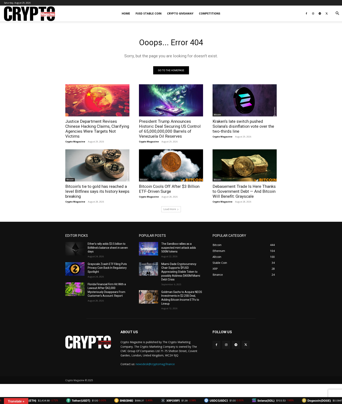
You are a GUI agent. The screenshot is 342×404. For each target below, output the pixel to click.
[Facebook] (306, 13)
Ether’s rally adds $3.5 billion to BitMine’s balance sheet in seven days (108, 247)
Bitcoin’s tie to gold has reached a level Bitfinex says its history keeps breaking (97, 191)
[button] (337, 14)
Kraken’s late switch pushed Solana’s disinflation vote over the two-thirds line (243, 126)
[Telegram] (320, 13)
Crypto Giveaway (180, 13)
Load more (169, 209)
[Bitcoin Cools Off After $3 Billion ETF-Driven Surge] (171, 165)
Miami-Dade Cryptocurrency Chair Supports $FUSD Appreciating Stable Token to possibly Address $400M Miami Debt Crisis (180, 271)
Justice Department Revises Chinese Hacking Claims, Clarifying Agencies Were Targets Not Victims (97, 129)
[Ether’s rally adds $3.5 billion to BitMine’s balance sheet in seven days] (75, 248)
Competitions (209, 13)
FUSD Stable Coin (149, 13)
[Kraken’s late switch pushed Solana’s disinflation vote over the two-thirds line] (245, 100)
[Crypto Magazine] (88, 342)
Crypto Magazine (75, 141)
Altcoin (217, 114)
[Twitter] (327, 13)
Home (126, 13)
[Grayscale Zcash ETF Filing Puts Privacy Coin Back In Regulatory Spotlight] (75, 269)
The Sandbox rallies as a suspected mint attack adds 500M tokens (178, 247)
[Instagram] (313, 13)
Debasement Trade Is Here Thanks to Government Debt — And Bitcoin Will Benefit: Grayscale (244, 191)
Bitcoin (70, 179)
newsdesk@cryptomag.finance (155, 364)
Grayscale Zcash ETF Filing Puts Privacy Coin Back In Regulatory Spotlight (107, 267)
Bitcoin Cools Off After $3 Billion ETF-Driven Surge (169, 189)
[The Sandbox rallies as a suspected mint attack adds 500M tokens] (148, 248)
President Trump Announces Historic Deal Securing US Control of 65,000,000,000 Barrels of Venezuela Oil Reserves (170, 129)
